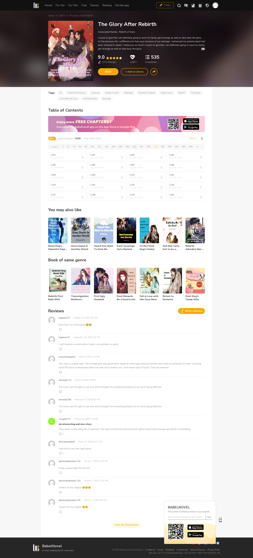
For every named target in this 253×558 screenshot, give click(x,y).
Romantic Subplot (147, 92)
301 (162, 146)
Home (48, 5)
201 (127, 146)
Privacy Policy (213, 549)
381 (191, 146)
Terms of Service (197, 549)
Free (84, 5)
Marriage (129, 92)
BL (61, 92)
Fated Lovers (167, 92)
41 (74, 146)
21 (68, 146)
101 (92, 146)
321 (169, 146)
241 (141, 146)
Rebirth (181, 92)
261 (148, 146)
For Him (73, 5)
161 (113, 146)
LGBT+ (61, 15)
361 (184, 146)
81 (86, 146)
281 (155, 146)
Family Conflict (112, 92)
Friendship (195, 92)
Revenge (107, 98)
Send (209, 517)
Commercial (182, 549)
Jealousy (95, 92)
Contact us (150, 549)
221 (134, 146)
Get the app (122, 5)
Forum (160, 549)
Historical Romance (77, 92)
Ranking (107, 5)
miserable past (90, 98)
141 (106, 146)
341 (176, 146)
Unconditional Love (68, 98)
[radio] (107, 58)
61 (80, 146)
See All (193, 138)
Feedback (169, 549)
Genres (94, 5)
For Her (60, 5)
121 (99, 146)
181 (120, 146)
